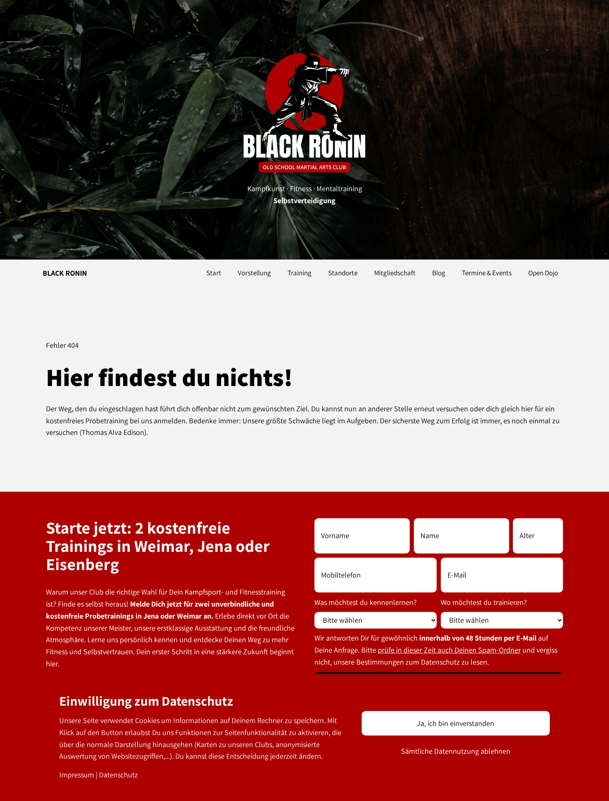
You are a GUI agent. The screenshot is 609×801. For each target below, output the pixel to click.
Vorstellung (254, 272)
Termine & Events (487, 272)
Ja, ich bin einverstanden (455, 723)
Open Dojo (543, 272)
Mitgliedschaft (395, 272)
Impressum (76, 774)
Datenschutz (118, 774)
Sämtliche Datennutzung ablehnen (455, 751)
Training (300, 272)
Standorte (343, 272)
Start (213, 272)
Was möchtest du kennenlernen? (365, 602)
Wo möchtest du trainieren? (484, 602)
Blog (438, 272)
